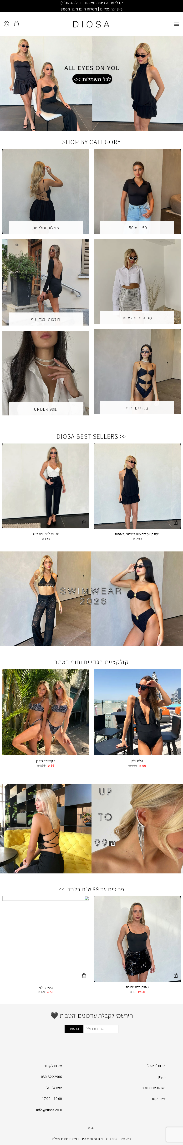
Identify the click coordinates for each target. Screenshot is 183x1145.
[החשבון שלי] (6, 24)
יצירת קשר (158, 1098)
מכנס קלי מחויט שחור (45, 534)
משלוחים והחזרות (154, 1087)
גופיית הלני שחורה (137, 987)
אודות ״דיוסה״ (156, 1065)
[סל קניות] (16, 24)
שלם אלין (137, 761)
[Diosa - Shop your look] (91, 24)
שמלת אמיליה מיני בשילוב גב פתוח (137, 534)
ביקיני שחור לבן (46, 761)
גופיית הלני (46, 987)
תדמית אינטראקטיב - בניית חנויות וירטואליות (79, 1138)
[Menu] (176, 24)
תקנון (162, 1076)
